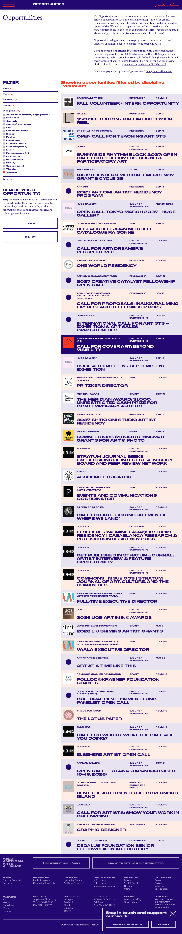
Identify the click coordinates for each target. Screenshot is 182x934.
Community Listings (104, 886)
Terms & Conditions (165, 905)
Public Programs (41, 880)
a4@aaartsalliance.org (44, 899)
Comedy (11, 121)
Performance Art (17, 153)
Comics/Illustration (18, 124)
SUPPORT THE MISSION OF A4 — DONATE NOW (91, 925)
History (128, 886)
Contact (128, 889)
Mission (128, 880)
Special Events (162, 889)
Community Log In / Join (62, 863)
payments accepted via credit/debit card (143, 64)
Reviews (7, 911)
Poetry (10, 163)
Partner (159, 883)
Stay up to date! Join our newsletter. (136, 863)
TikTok (67, 911)
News (6, 908)
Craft (9, 127)
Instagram (69, 899)
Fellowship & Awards (44, 883)
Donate (158, 880)
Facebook (69, 902)
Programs (41, 877)
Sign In (30, 223)
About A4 (131, 877)
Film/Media (13, 140)
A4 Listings (100, 883)
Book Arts (12, 118)
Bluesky (68, 905)
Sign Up (30, 237)
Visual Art (12, 172)
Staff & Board (131, 883)
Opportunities (48, 4)
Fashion (11, 137)
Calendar (71, 877)
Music (10, 150)
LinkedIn (68, 908)
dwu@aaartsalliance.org (159, 71)
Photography (14, 159)
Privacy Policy (162, 908)
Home (7, 877)
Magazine (9, 897)
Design (10, 134)
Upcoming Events (73, 880)
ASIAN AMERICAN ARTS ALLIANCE (13, 862)
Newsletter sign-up (127, 924)
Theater (11, 169)
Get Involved (164, 877)
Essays (6, 903)
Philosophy (13, 156)
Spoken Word (15, 166)
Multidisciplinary (16, 147)
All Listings (100, 880)
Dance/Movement (17, 131)
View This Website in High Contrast (165, 899)
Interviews (8, 905)
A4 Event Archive (73, 883)
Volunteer (160, 886)
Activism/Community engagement (28, 115)
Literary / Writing (17, 143)
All (4, 900)
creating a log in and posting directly (133, 30)
